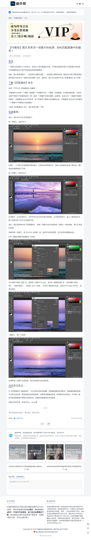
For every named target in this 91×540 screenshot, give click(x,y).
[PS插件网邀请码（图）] (45, 31)
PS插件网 (38, 433)
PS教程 (28, 413)
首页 (10, 18)
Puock (49, 536)
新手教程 (36, 413)
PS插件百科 (18, 18)
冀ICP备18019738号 (60, 529)
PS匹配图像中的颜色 (16, 413)
